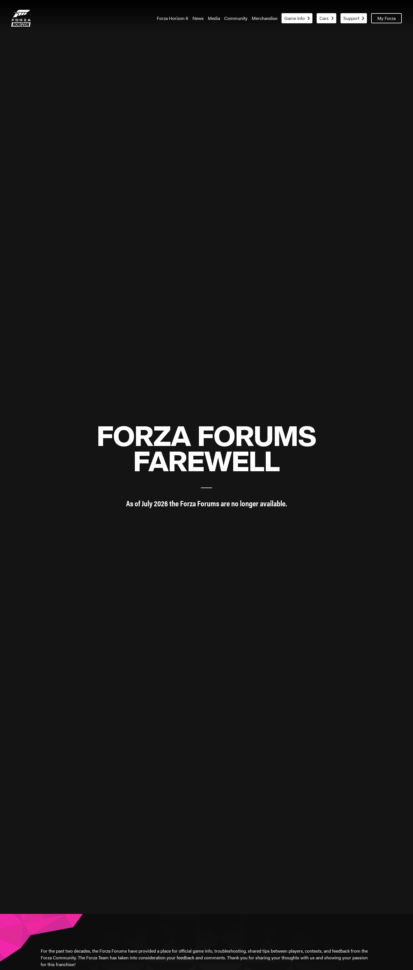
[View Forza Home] (21, 18)
